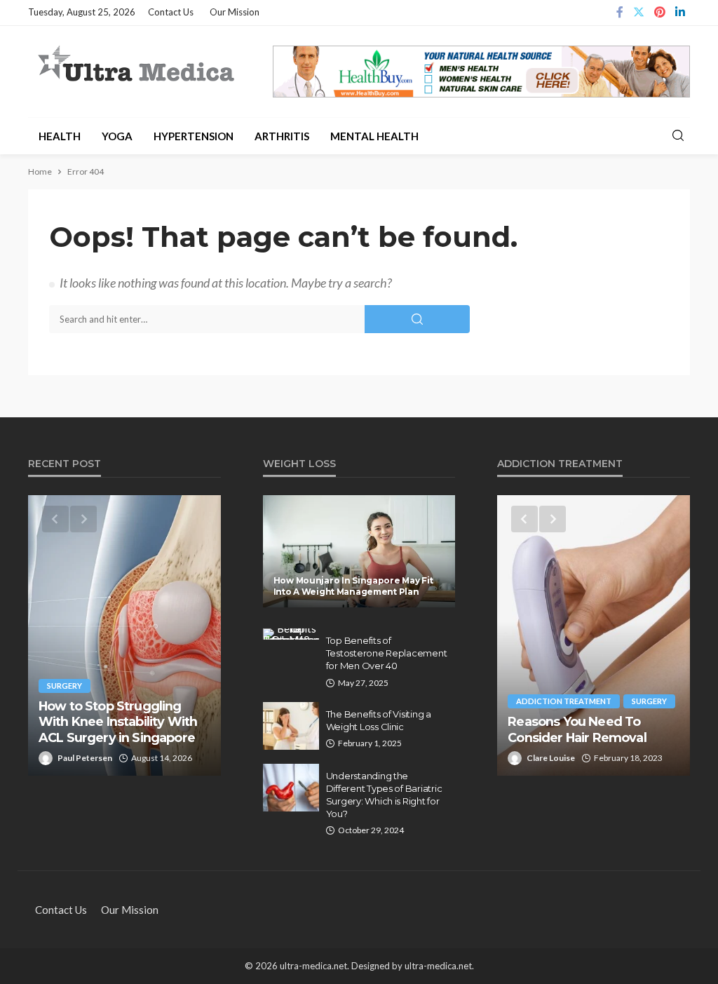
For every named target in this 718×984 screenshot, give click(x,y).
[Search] (678, 136)
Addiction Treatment (563, 701)
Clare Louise (551, 758)
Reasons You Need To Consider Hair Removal (577, 729)
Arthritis (282, 136)
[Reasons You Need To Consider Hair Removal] (593, 635)
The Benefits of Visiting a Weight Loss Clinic (378, 720)
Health (60, 136)
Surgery (64, 685)
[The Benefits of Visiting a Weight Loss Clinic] (291, 726)
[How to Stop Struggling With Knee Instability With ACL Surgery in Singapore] (124, 635)
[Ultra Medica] (135, 65)
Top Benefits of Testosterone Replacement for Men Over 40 (386, 653)
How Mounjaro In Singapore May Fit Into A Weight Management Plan (353, 585)
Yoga (117, 136)
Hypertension (193, 136)
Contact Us (171, 12)
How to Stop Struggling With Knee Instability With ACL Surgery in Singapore (118, 722)
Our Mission (234, 12)
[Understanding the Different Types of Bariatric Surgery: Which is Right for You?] (291, 787)
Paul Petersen (84, 758)
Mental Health (374, 136)
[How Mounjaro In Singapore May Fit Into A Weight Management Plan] (359, 551)
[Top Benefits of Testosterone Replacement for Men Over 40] (291, 634)
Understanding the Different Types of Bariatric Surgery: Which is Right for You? (384, 795)
